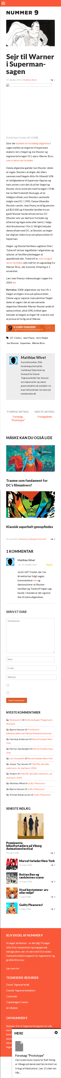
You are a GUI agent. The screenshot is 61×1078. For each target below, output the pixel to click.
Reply (49, 564)
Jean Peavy (28, 337)
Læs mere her (12, 968)
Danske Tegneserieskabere (20, 990)
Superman (25, 343)
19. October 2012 (29, 564)
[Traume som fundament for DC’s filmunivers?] (30, 470)
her (35, 580)
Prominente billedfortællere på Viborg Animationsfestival (24, 845)
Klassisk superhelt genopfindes (29, 527)
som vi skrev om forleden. (19, 160)
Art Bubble (12, 1007)
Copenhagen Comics (17, 1002)
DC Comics (15, 337)
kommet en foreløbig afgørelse (32, 143)
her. (14, 282)
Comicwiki (11, 996)
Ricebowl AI (16, 720)
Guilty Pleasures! (36, 783)
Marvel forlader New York (40, 758)
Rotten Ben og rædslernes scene (31, 876)
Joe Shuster (13, 343)
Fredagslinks (45, 416)
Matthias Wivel (30, 80)
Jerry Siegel (42, 337)
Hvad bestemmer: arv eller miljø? (33, 891)
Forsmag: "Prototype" (18, 418)
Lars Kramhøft (17, 758)
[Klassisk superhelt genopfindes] (30, 516)
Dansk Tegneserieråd (17, 984)
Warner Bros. (38, 343)
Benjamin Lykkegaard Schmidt (33, 539)
